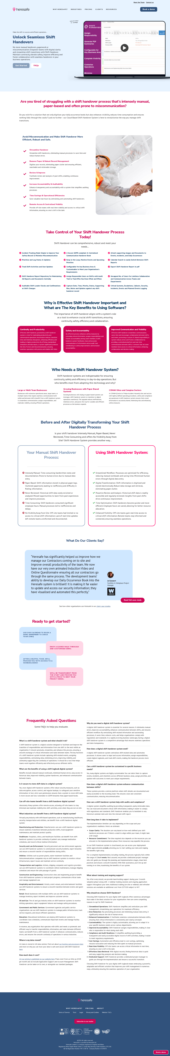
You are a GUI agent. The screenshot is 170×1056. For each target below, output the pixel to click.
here (21, 949)
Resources (111, 9)
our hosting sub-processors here (71, 944)
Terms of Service (64, 1012)
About (100, 1008)
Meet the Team (139, 2)
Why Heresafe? (60, 9)
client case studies (103, 606)
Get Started (21, 65)
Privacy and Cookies (92, 1012)
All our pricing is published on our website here (37, 959)
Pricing (88, 9)
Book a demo (149, 9)
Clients (99, 9)
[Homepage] (21, 9)
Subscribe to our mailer (85, 1021)
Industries (76, 9)
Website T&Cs (106, 1012)
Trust (74, 1012)
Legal (81, 1012)
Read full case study (132, 600)
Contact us (150, 2)
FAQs (36, 65)
